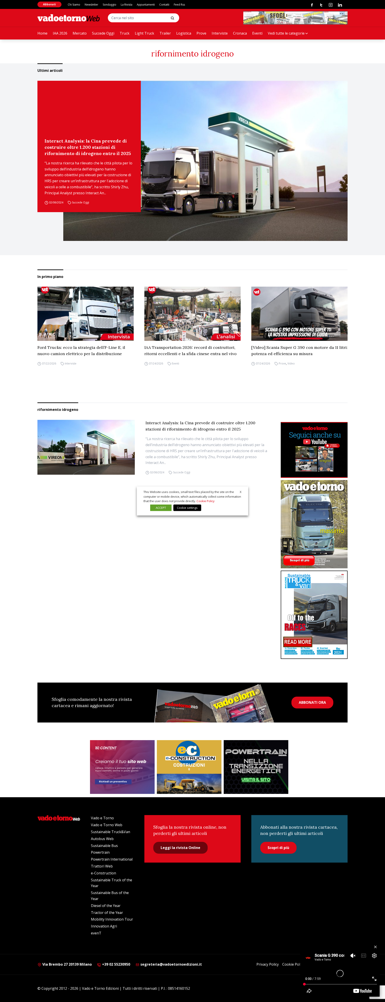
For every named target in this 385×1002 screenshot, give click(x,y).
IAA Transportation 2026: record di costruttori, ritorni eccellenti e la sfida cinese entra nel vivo (190, 350)
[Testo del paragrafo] (295, 18)
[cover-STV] (314, 615)
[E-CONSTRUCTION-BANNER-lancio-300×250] (189, 767)
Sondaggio (109, 4)
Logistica (183, 33)
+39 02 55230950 (115, 964)
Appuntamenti (146, 4)
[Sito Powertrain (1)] (256, 767)
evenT (96, 933)
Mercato (80, 33)
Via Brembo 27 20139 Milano (66, 964)
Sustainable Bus (104, 845)
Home (42, 33)
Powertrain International (112, 859)
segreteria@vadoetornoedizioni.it (170, 964)
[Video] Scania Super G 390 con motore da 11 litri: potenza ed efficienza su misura (299, 350)
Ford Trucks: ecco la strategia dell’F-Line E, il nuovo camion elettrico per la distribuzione (81, 350)
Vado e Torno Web (106, 824)
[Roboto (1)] (314, 450)
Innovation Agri (104, 926)
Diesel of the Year (106, 905)
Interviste (220, 33)
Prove (201, 33)
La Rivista (126, 4)
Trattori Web (102, 866)
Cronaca (240, 33)
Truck (124, 33)
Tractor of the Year (107, 912)
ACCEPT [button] (161, 508)
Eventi (257, 33)
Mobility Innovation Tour (112, 919)
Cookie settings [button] (187, 508)
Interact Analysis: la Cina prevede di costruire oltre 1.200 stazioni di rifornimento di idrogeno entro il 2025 (88, 147)
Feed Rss (179, 4)
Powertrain (100, 852)
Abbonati (49, 4)
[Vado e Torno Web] (68, 18)
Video (291, 363)
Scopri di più (278, 847)
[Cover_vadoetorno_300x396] (314, 524)
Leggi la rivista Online (180, 847)
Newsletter (91, 4)
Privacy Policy (267, 964)
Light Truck (144, 33)
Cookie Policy (293, 964)
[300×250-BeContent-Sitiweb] (122, 767)
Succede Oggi (103, 33)
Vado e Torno (102, 818)
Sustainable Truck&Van (110, 831)
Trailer (165, 33)
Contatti (164, 4)
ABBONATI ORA (312, 702)
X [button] (241, 492)
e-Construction (103, 873)
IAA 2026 (60, 33)
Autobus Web (102, 838)
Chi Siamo (74, 4)
